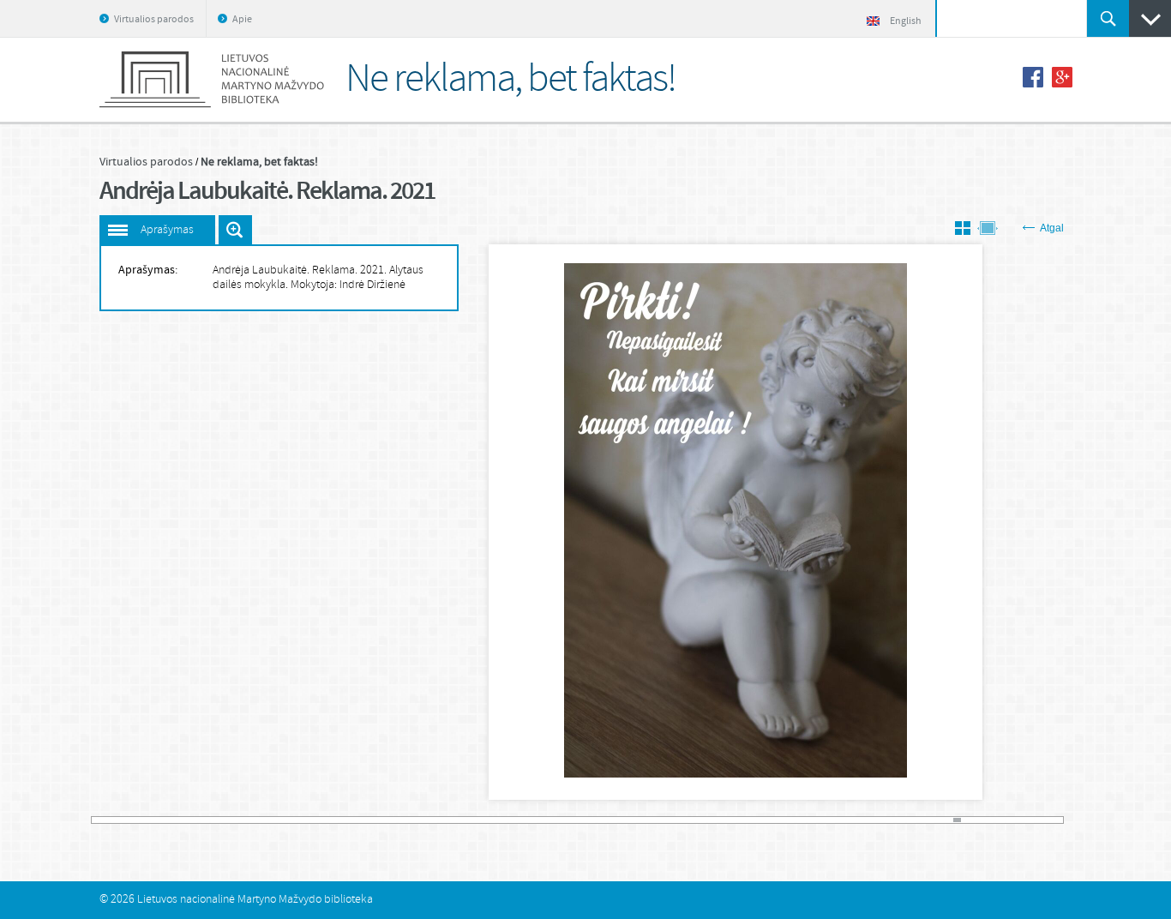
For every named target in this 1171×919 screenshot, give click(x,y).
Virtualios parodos (154, 20)
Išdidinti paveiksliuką (235, 229)
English (906, 21)
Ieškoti (1108, 18)
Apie (242, 20)
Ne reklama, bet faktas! (259, 162)
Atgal (1052, 228)
